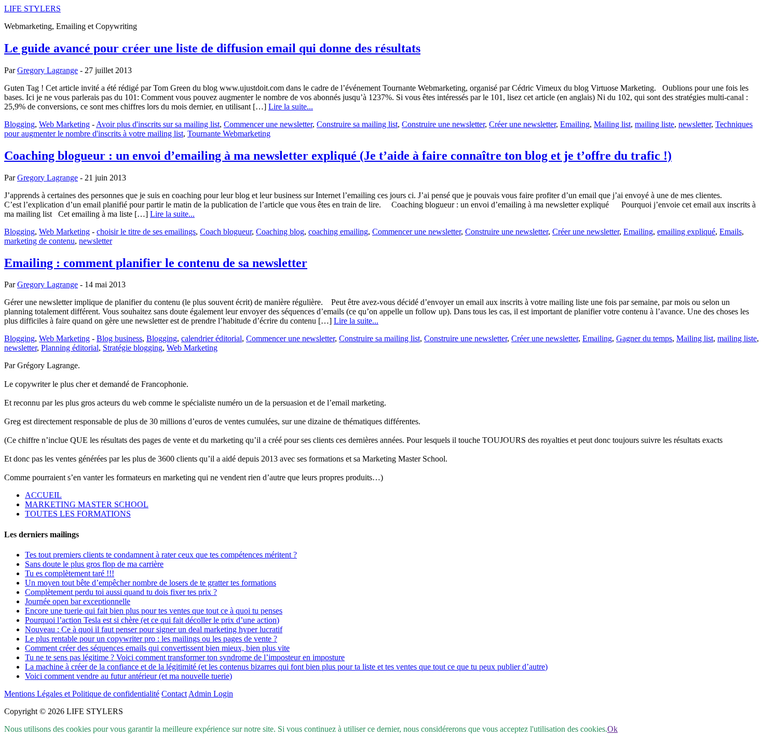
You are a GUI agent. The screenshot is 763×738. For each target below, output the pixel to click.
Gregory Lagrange (47, 70)
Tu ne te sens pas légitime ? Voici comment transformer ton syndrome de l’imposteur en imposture (185, 657)
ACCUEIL (43, 495)
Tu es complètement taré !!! (69, 573)
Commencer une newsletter (268, 124)
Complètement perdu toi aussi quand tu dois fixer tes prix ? (121, 592)
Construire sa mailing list (357, 124)
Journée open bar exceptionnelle (77, 601)
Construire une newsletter (443, 124)
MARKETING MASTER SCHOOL (86, 504)
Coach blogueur (226, 231)
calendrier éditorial (211, 338)
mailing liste (654, 124)
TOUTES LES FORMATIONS (78, 513)
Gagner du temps (644, 338)
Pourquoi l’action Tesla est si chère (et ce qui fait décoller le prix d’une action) (152, 620)
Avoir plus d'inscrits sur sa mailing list (158, 124)
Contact (174, 693)
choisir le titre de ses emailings (146, 231)
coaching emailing (338, 231)
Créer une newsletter (522, 124)
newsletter (694, 124)
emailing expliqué (686, 231)
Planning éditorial (70, 347)
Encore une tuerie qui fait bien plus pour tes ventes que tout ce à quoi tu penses (153, 610)
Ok (612, 729)
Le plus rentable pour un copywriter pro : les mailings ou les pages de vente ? (151, 638)
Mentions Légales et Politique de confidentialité (81, 693)
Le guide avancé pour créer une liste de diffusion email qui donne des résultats (212, 48)
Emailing (575, 124)
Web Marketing (64, 124)
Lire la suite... (290, 106)
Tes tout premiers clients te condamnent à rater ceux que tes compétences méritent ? (161, 554)
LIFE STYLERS (32, 8)
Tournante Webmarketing (228, 133)
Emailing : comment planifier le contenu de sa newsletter (155, 263)
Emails (730, 231)
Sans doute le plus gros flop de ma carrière (94, 564)
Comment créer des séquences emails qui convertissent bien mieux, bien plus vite (157, 648)
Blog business (119, 338)
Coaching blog (280, 231)
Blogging (19, 124)
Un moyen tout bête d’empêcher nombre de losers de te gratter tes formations (150, 582)
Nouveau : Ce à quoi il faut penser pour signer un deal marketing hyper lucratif (153, 629)
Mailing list (612, 124)
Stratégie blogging (132, 347)
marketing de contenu (39, 240)
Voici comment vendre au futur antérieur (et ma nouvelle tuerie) (128, 676)
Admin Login (210, 693)
